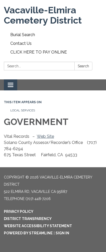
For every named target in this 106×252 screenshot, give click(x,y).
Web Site (45, 136)
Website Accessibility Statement (38, 226)
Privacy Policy (18, 211)
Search (83, 66)
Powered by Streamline (28, 233)
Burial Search (22, 34)
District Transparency (28, 219)
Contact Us (21, 43)
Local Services (22, 110)
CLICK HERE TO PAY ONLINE (38, 52)
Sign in (62, 233)
